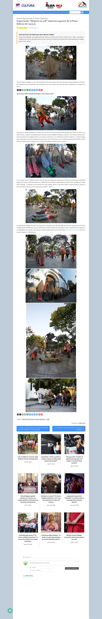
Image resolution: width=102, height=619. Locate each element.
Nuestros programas (41, 12)
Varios (65, 12)
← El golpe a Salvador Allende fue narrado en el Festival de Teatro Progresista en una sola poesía (33, 428)
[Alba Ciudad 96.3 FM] (51, 5)
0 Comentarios (34, 28)
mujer (47, 419)
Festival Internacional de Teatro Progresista (33, 419)
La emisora (22, 12)
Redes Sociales (55, 12)
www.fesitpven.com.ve (72, 230)
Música (31, 12)
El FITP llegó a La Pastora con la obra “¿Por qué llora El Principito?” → (69, 428)
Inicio (15, 12)
